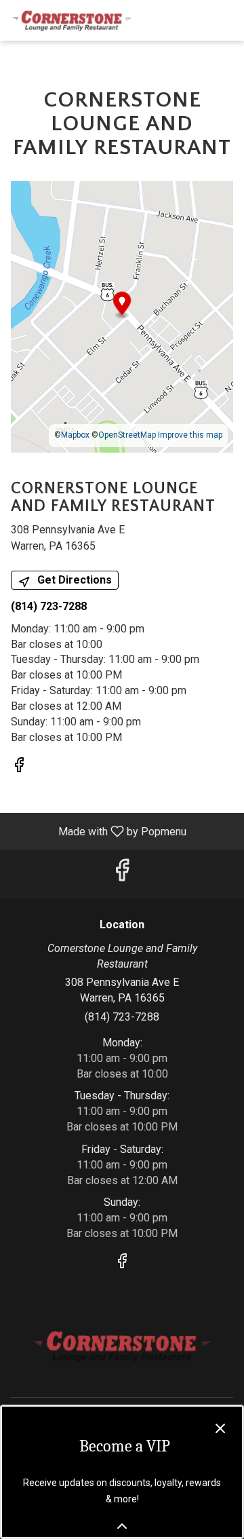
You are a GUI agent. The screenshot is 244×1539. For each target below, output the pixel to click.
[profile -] (191, 20)
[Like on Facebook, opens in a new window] (19, 767)
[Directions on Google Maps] (122, 315)
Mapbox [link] (75, 435)
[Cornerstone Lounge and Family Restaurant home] (72, 20)
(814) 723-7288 (122, 1016)
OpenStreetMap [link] (127, 435)
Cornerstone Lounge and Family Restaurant (122, 1346)
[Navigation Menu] (225, 20)
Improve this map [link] (190, 435)
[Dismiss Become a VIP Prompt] (220, 1428)
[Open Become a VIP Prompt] (122, 1526)
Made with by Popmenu (98, 831)
